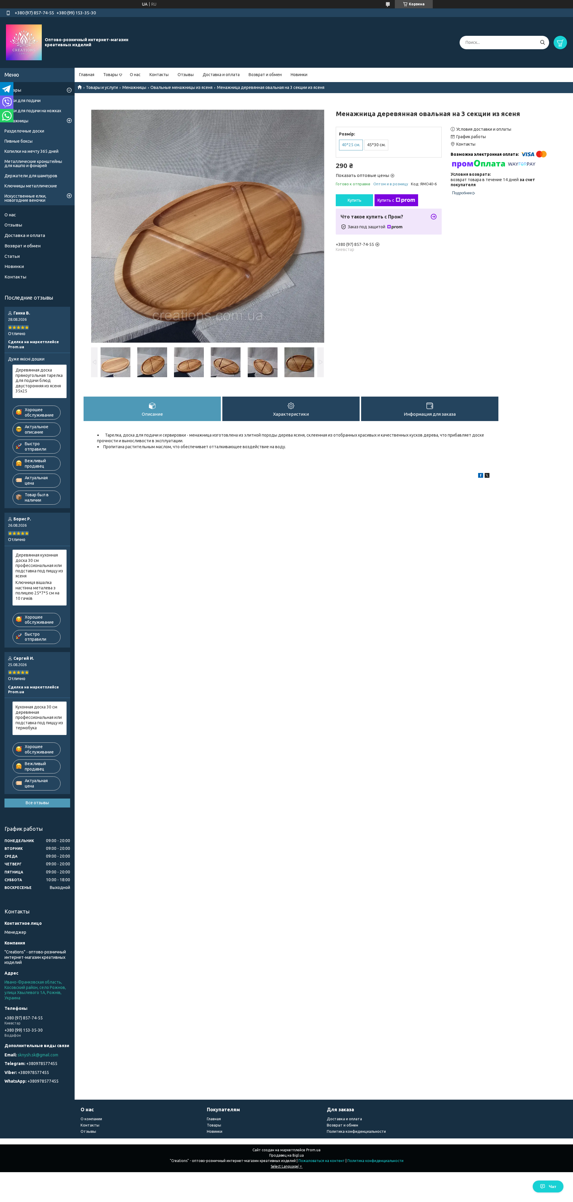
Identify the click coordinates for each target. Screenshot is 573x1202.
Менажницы (134, 87)
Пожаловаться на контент (321, 1161)
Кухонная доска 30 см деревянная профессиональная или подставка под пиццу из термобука (39, 717)
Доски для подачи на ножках (32, 110)
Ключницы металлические (30, 186)
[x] (487, 476)
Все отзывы (37, 802)
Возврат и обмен (265, 74)
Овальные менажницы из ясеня (181, 87)
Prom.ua (313, 1150)
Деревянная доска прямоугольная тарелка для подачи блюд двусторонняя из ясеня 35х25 (39, 380)
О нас (135, 74)
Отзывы (186, 74)
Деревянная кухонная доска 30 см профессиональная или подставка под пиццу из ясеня (39, 565)
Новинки (299, 74)
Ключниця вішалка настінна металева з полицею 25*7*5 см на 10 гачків (37, 590)
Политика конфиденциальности (356, 1131)
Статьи (12, 256)
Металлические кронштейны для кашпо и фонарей (33, 163)
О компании (91, 1119)
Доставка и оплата (221, 74)
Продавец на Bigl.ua (286, 1155)
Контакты (159, 74)
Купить (354, 200)
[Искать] (542, 42)
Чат (552, 1186)
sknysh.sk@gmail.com (38, 1054)
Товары (110, 74)
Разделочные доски (24, 131)
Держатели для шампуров (30, 175)
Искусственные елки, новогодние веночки (25, 198)
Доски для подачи (22, 100)
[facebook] (480, 476)
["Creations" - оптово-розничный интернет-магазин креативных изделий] (24, 42)
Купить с (386, 200)
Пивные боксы (18, 141)
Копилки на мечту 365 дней (31, 151)
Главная (86, 74)
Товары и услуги (102, 87)
